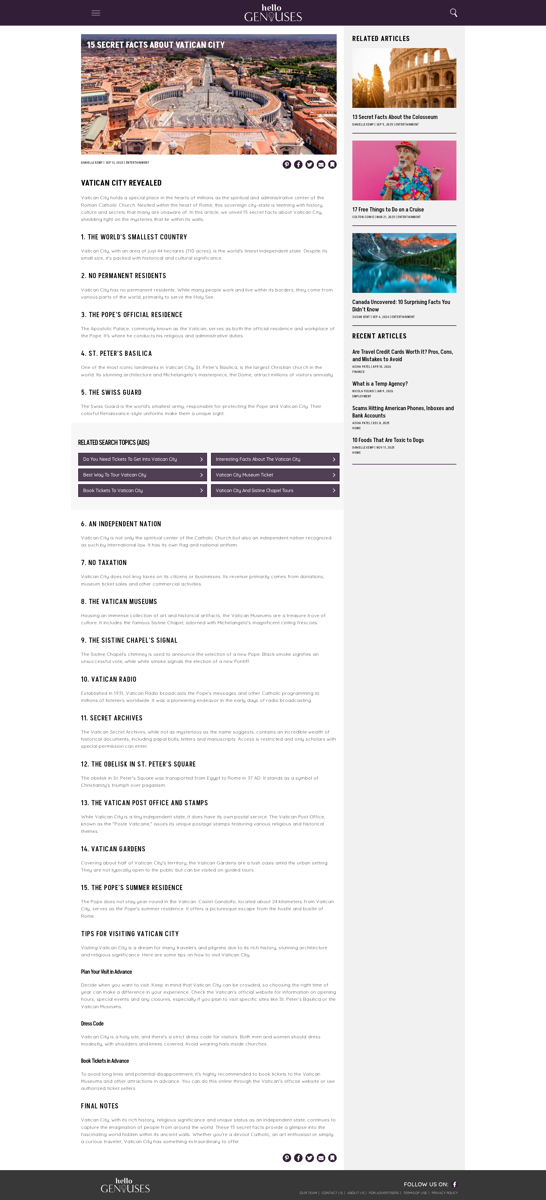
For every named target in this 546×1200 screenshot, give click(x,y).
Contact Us (332, 1193)
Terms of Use (415, 1193)
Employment (361, 396)
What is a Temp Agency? (380, 384)
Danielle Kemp (92, 162)
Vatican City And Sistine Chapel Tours (254, 490)
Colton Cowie (363, 217)
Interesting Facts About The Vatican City (258, 459)
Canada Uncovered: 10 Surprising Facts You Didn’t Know (401, 306)
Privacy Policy (445, 1193)
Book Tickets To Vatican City (113, 490)
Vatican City (307, 212)
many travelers (179, 947)
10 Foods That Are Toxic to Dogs (388, 440)
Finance (358, 371)
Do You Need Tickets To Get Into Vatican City (130, 459)
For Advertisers (384, 1193)
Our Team (308, 1193)
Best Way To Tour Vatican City (114, 475)
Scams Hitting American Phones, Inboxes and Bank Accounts (403, 412)
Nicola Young (363, 391)
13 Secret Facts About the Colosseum (395, 117)
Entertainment (137, 162)
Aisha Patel (361, 366)
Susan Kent (361, 317)
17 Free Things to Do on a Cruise (388, 210)
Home (356, 428)
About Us (355, 1193)
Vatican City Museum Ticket (244, 475)
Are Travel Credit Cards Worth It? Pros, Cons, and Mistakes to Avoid (402, 355)
